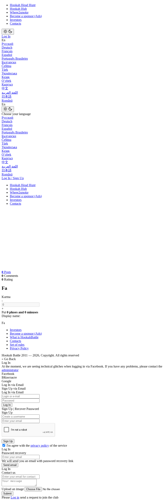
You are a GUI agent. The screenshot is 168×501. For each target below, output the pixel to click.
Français (7, 51)
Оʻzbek (6, 80)
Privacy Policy (19, 348)
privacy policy (40, 445)
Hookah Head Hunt (22, 5)
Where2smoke (19, 12)
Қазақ (6, 77)
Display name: (11, 316)
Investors (16, 20)
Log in (15, 497)
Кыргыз (7, 84)
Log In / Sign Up (13, 178)
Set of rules (17, 344)
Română (7, 100)
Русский (7, 44)
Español (7, 55)
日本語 (6, 96)
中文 (5, 88)
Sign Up (8, 441)
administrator (10, 370)
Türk (5, 69)
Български (9, 62)
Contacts (15, 23)
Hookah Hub (18, 8)
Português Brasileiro (15, 58)
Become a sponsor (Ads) (26, 16)
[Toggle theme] (8, 32)
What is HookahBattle (24, 337)
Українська (9, 73)
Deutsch (7, 47)
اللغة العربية (10, 92)
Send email (10, 465)
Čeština (6, 66)
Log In (6, 36)
